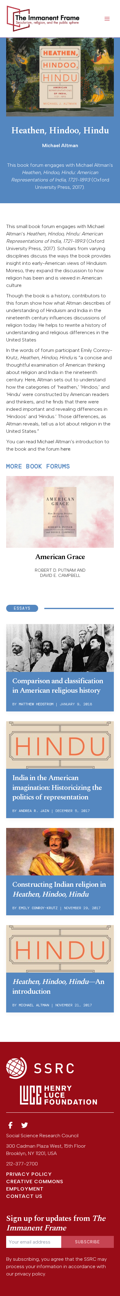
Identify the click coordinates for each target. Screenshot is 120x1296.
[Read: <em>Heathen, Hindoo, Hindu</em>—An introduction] (60, 948)
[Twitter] (25, 1125)
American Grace (60, 556)
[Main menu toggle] (107, 18)
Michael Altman (34, 1005)
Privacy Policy (29, 1174)
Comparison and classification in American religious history (57, 686)
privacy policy (30, 1274)
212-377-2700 (22, 1164)
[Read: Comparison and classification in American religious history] (60, 647)
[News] (10, 1125)
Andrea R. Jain (34, 810)
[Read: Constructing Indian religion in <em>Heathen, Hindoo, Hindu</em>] (60, 851)
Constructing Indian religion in (59, 889)
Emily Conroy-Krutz (38, 907)
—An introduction (58, 986)
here (65, 449)
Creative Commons (34, 1181)
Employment (25, 1189)
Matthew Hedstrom (36, 704)
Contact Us (24, 1196)
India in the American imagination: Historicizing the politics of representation (57, 787)
